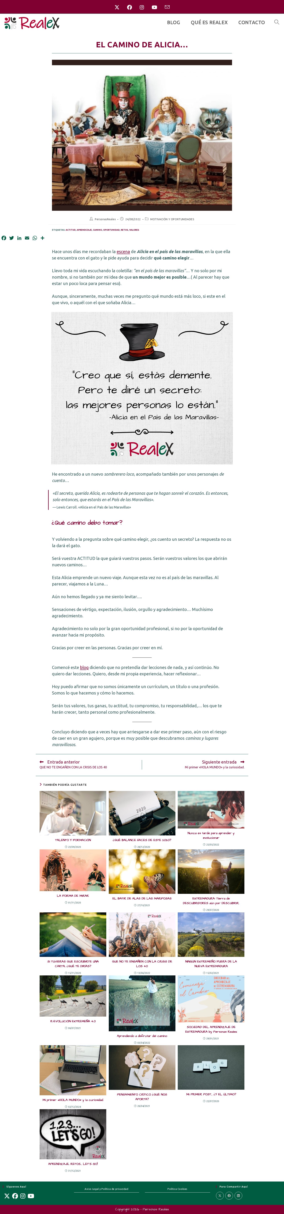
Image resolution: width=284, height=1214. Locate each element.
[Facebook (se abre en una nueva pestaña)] (129, 7)
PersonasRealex (105, 219)
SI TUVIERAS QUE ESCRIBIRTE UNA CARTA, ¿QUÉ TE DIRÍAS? (73, 963)
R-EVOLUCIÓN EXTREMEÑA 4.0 (73, 1021)
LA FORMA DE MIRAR (73, 896)
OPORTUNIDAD (111, 230)
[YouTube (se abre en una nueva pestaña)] (154, 7)
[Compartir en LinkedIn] (238, 1195)
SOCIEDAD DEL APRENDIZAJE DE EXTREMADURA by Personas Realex (211, 1029)
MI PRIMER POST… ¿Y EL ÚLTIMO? (211, 1094)
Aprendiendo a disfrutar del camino (142, 1036)
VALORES (134, 230)
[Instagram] (22, 1196)
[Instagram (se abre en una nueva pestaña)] (142, 7)
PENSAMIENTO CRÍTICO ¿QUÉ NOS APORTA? (142, 1096)
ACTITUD (71, 230)
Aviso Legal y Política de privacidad (106, 1189)
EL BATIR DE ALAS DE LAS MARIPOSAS (142, 898)
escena (123, 251)
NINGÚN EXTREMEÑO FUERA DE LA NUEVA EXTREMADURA (211, 963)
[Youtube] (31, 1196)
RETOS (124, 230)
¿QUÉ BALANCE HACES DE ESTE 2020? (142, 840)
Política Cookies (177, 1189)
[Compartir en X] (220, 1195)
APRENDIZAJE (84, 230)
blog (84, 667)
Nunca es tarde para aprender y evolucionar (211, 835)
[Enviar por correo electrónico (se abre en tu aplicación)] (167, 7)
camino (97, 230)
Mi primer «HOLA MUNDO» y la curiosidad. (73, 1100)
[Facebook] (15, 1196)
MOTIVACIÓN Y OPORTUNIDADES (172, 219)
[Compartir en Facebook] (229, 1195)
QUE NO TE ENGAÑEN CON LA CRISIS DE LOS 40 (142, 963)
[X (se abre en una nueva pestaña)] (117, 7)
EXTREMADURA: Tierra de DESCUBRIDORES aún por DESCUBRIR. (211, 900)
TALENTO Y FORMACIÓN (73, 840)
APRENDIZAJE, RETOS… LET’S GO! (73, 1164)
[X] (7, 1196)
